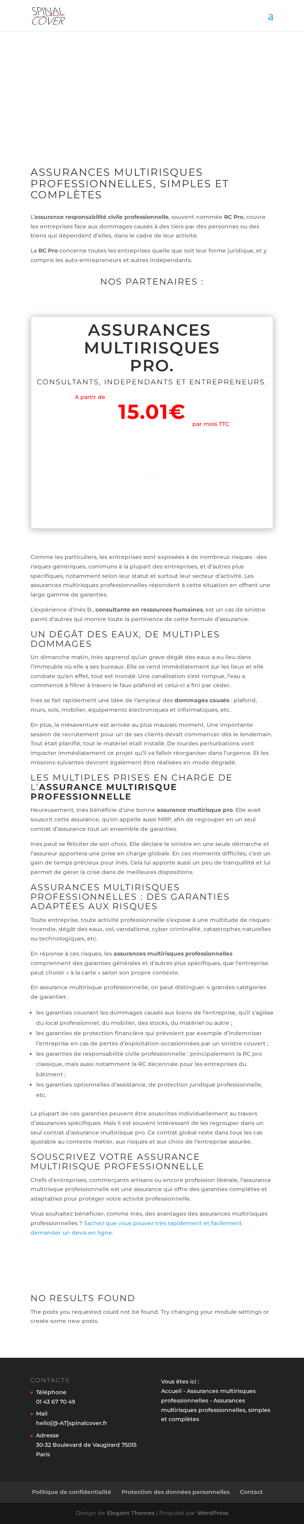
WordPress (212, 1512)
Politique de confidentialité (71, 1491)
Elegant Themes (130, 1512)
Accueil (171, 1391)
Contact (251, 1491)
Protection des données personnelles (176, 1491)
